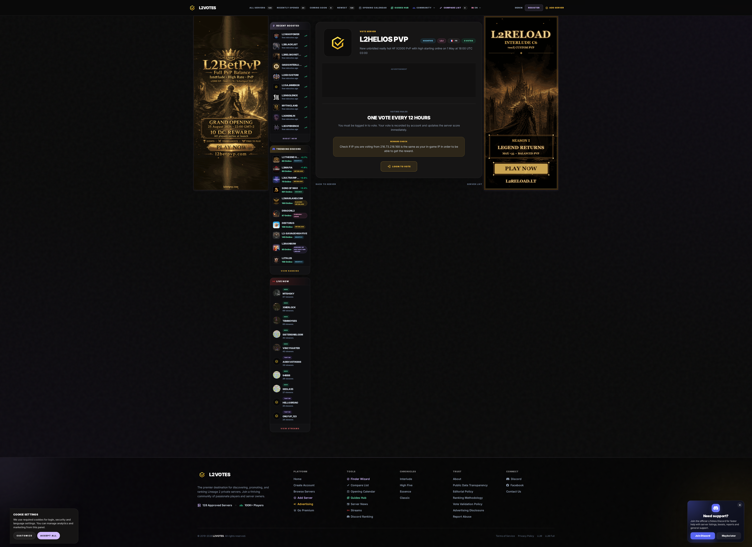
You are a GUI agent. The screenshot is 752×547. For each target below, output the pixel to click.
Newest (345, 7)
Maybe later (729, 535)
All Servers (260, 7)
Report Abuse (462, 516)
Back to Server (326, 184)
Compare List (452, 7)
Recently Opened (291, 7)
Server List (474, 184)
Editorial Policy (463, 491)
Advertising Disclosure (468, 510)
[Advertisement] (398, 83)
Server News (357, 504)
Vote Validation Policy (467, 504)
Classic (405, 497)
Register (534, 7)
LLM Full (550, 535)
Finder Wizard (358, 479)
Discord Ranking (362, 516)
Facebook (517, 485)
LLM (539, 535)
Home (297, 479)
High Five (406, 485)
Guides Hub (400, 7)
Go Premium (304, 510)
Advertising (303, 504)
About (457, 479)
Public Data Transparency (470, 485)
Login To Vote (399, 166)
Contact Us (513, 491)
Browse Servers (304, 491)
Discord (516, 479)
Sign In (518, 7)
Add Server (554, 7)
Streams (354, 510)
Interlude (406, 479)
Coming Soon (321, 7)
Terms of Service (505, 535)
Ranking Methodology (468, 497)
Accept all (48, 535)
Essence (405, 491)
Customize (24, 535)
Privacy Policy (526, 535)
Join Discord (702, 535)
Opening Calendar (373, 7)
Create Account (304, 485)
